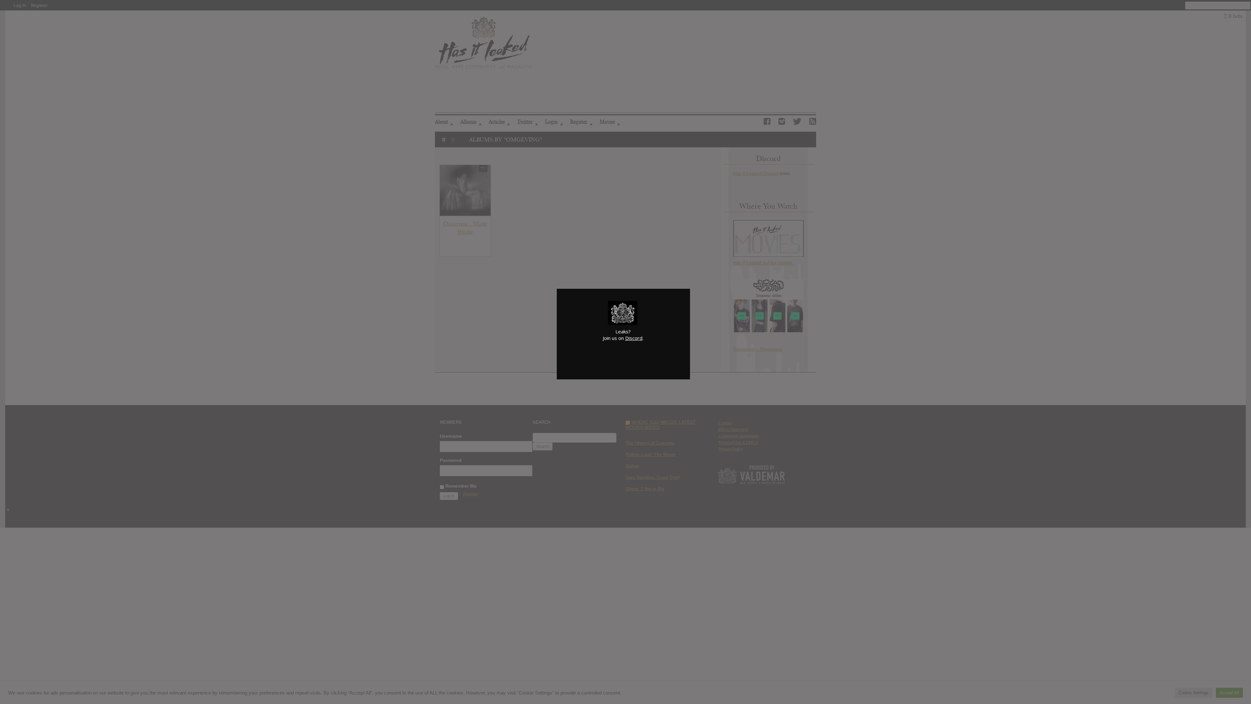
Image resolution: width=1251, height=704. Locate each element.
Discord (633, 338)
